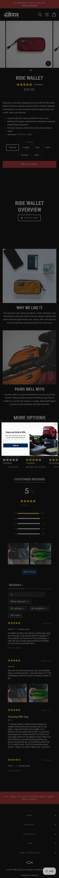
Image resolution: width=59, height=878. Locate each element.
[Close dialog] (55, 424)
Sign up (15, 445)
